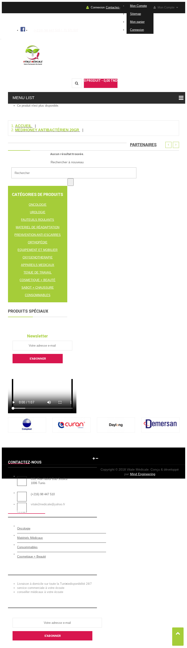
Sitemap (135, 14)
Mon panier (137, 22)
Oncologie (23, 528)
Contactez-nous (113, 13)
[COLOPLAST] (27, 431)
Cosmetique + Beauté (31, 556)
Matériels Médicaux (30, 538)
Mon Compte (138, 6)
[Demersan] (160, 431)
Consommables (27, 547)
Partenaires (143, 144)
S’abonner (52, 635)
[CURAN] (71, 431)
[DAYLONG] (116, 431)
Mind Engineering (142, 474)
